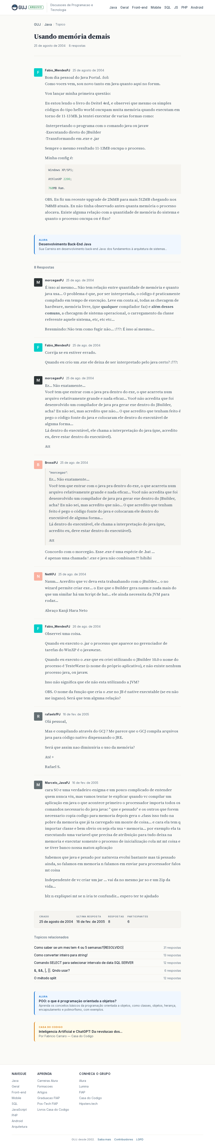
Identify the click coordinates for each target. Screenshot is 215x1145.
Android (197, 7)
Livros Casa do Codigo (53, 1109)
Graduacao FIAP (48, 1098)
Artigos (42, 1092)
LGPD (139, 1139)
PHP (184, 7)
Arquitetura (19, 1126)
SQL (167, 7)
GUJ (37, 25)
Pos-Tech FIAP (47, 1103)
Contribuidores (123, 1139)
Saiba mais (104, 1139)
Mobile (156, 7)
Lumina (84, 1086)
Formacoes (45, 1086)
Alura (82, 1080)
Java (113, 7)
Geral (124, 7)
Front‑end (139, 7)
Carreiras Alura (47, 1080)
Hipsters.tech (88, 1103)
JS (176, 7)
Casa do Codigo (90, 1098)
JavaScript (19, 1109)
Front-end (19, 1092)
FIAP (82, 1092)
